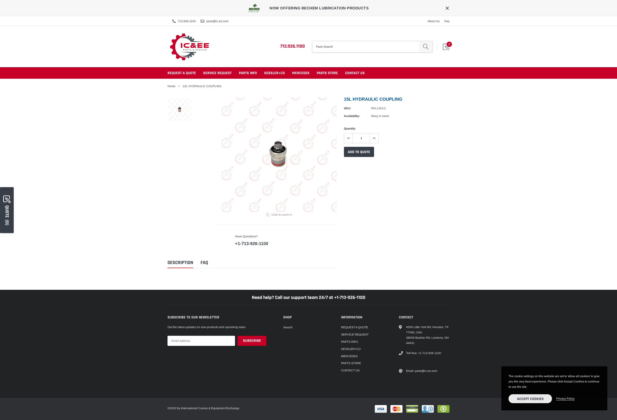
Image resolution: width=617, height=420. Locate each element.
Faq (446, 21)
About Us (434, 21)
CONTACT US (355, 73)
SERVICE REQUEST (217, 73)
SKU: (347, 108)
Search (288, 327)
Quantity (349, 128)
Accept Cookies (530, 398)
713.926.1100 (187, 21)
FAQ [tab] (204, 263)
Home (171, 86)
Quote (7, 215)
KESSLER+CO (274, 73)
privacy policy (565, 398)
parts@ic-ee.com (217, 21)
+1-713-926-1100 (251, 243)
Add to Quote (359, 152)
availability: (352, 116)
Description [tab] (180, 263)
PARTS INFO (248, 73)
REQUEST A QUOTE (182, 73)
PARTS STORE (327, 73)
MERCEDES (300, 73)
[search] (425, 46)
